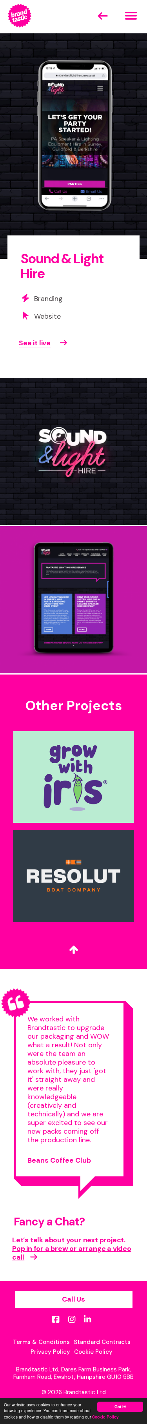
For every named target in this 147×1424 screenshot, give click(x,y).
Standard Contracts (102, 1342)
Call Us (73, 1299)
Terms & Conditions (41, 1342)
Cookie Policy (105, 1417)
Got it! (120, 1406)
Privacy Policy (50, 1352)
